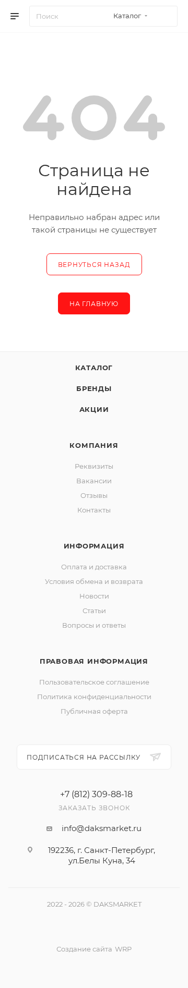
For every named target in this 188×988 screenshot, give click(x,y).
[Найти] (165, 16)
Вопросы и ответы (94, 625)
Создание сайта (84, 949)
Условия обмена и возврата (94, 581)
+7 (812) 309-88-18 (96, 794)
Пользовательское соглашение (94, 682)
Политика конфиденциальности (94, 696)
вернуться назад (94, 265)
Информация (94, 546)
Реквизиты (94, 466)
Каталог (94, 367)
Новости (94, 596)
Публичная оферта (94, 711)
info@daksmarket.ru (102, 828)
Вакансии (94, 481)
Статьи (94, 610)
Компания (93, 445)
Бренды (94, 388)
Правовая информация (94, 661)
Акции (94, 409)
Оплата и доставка (94, 567)
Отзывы (94, 495)
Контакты (94, 510)
